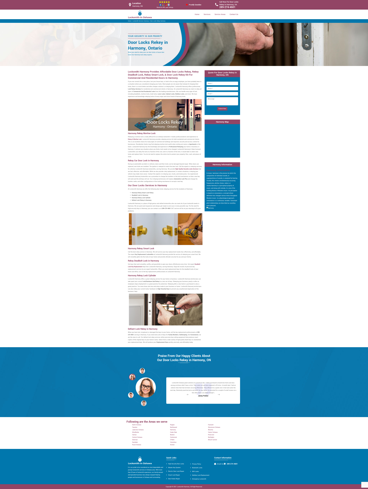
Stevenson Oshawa (214, 427)
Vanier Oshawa (213, 432)
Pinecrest (211, 435)
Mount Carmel (212, 440)
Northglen (211, 437)
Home (197, 14)
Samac (134, 435)
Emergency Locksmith (199, 479)
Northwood (173, 427)
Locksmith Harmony (183, 487)
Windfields (135, 432)
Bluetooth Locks (197, 468)
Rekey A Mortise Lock (135, 139)
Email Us (220, 464)
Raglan (172, 425)
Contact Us (234, 14)
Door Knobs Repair (174, 479)
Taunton (134, 427)
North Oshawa (136, 425)
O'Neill (172, 440)
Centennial (173, 437)
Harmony (173, 430)
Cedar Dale (173, 432)
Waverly (210, 430)
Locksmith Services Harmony (141, 21)
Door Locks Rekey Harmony (157, 21)
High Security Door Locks (176, 464)
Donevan (135, 440)
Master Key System (174, 468)
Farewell (210, 425)
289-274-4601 (227, 7)
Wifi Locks (195, 471)
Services (207, 14)
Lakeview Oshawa (138, 430)
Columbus (173, 442)
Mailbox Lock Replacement (200, 475)
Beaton (172, 435)
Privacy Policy (196, 464)
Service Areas (220, 14)
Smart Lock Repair (174, 475)
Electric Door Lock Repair (176, 471)
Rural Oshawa (136, 445)
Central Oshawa (137, 437)
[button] (143, 403)
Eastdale (135, 442)
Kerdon (172, 445)
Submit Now (222, 109)
